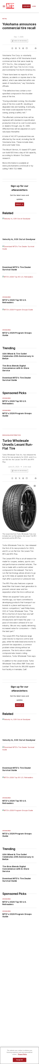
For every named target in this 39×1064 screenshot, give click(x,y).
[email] (27, 48)
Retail (4, 18)
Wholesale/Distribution (11, 435)
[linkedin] (16, 48)
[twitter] (19, 48)
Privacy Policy (22, 1054)
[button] (3, 6)
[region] (19, 1055)
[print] (36, 48)
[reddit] (23, 48)
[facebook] (12, 48)
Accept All (19, 1060)
